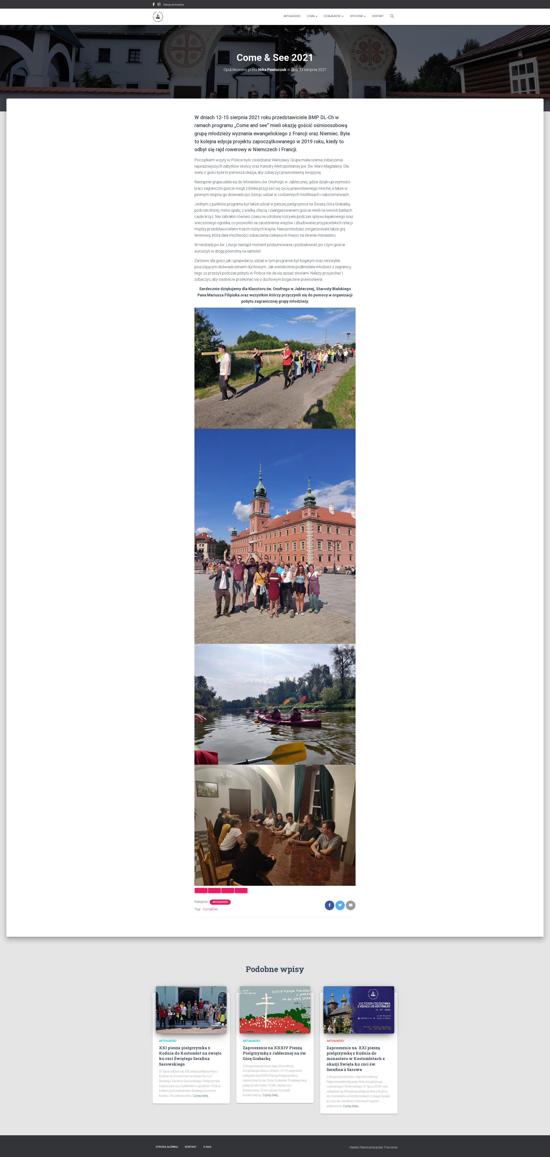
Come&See (210, 909)
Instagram (158, 5)
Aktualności (292, 16)
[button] (392, 17)
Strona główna (167, 1146)
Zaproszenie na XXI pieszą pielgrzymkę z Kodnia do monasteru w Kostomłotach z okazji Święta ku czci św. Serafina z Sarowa (356, 1058)
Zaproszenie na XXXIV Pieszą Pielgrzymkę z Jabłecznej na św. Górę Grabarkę (275, 1053)
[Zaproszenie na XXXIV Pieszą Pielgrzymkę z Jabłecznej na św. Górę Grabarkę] (275, 1009)
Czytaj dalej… (201, 1095)
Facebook (154, 5)
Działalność (332, 16)
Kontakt (377, 16)
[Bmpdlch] (158, 16)
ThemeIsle (390, 1147)
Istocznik (357, 16)
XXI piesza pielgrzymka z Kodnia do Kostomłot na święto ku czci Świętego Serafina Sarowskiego (190, 1056)
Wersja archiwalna (173, 4)
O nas (311, 16)
